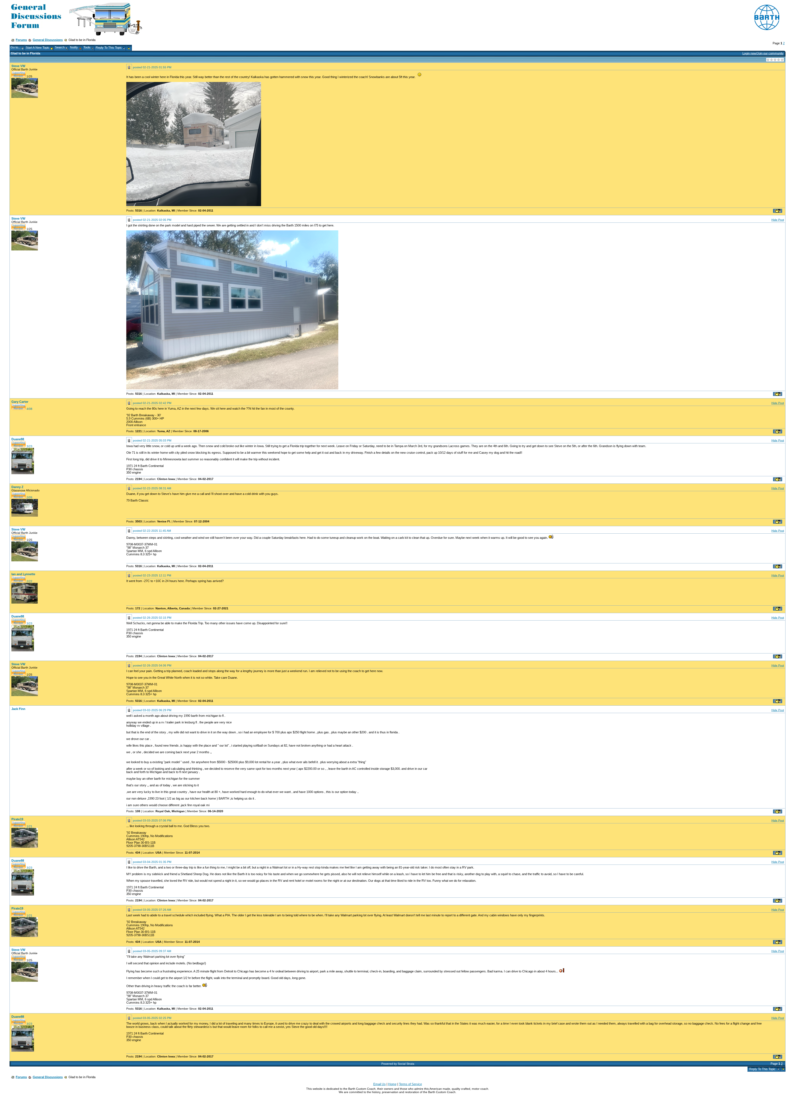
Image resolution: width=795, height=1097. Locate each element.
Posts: (134, 210)
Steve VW (18, 66)
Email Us (379, 1084)
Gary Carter (19, 401)
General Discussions (48, 40)
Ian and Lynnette (23, 574)
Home (392, 1084)
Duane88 (17, 439)
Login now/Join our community (763, 53)
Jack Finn (18, 709)
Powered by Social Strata (397, 1063)
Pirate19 (17, 819)
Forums (21, 40)
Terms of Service (410, 1084)
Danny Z (17, 487)
